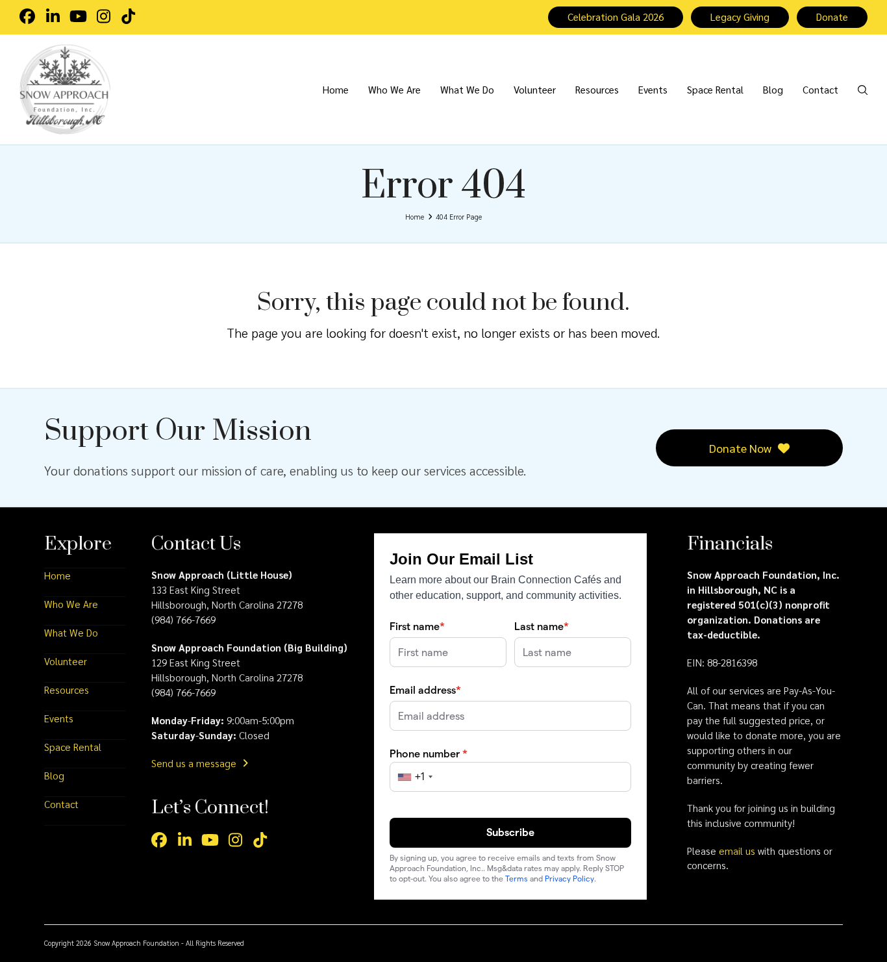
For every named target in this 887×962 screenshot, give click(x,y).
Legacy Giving (739, 16)
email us (737, 850)
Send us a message (195, 763)
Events (58, 718)
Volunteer (65, 661)
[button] (862, 89)
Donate (832, 16)
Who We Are (71, 604)
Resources (66, 689)
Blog (54, 775)
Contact (61, 804)
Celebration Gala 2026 (616, 16)
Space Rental (72, 746)
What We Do (71, 632)
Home (57, 575)
